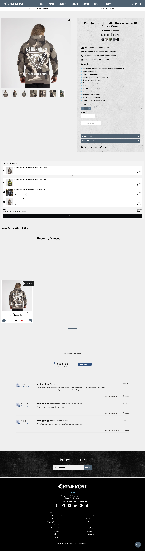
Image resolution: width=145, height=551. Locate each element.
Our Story (56, 531)
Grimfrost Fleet (91, 519)
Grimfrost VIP (91, 531)
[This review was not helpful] (127, 396)
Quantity (86, 105)
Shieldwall (91, 534)
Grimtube (91, 525)
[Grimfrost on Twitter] (75, 505)
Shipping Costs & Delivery (55, 522)
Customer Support (56, 516)
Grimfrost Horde (91, 516)
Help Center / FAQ (56, 512)
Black (117, 39)
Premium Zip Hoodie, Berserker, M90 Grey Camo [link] (30, 189)
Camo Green (110, 39)
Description (87, 136)
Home (3, 12)
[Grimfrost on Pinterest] (81, 505)
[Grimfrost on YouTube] (69, 505)
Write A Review (84, 364)
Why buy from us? (91, 512)
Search (56, 537)
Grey (114, 39)
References (91, 522)
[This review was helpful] (123, 396)
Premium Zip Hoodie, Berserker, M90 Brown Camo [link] (30, 167)
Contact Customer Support (72, 501)
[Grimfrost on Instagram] (57, 505)
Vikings (91, 528)
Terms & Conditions (56, 525)
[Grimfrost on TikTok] (87, 505)
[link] (9, 170)
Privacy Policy (55, 528)
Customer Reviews (56, 519)
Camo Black (103, 39)
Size (83, 113)
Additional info (89, 140)
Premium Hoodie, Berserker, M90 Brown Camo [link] (29, 199)
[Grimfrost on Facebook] (63, 505)
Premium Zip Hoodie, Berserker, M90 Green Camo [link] (30, 179)
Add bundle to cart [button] (72, 216)
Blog (55, 534)
